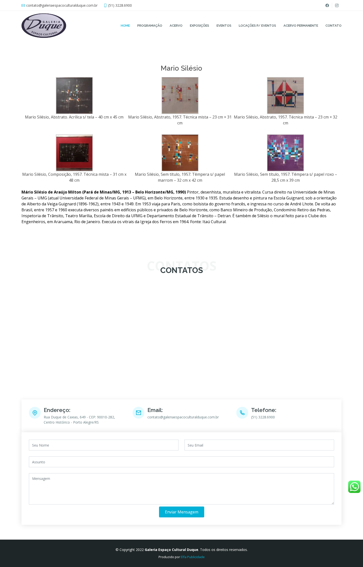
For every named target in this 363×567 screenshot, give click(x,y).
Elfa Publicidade (193, 557)
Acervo (176, 25)
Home (125, 25)
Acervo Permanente (300, 25)
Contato (333, 25)
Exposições (199, 25)
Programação (149, 25)
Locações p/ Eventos (257, 25)
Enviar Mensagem (181, 512)
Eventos (224, 25)
